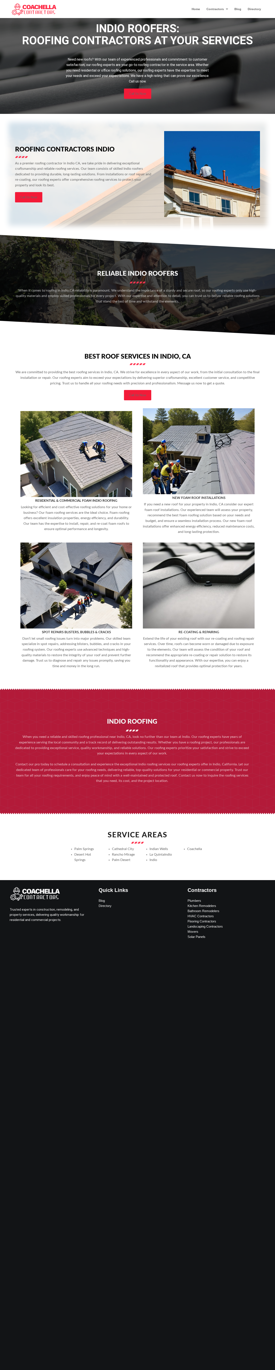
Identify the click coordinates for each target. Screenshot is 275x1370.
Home (196, 9)
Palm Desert (121, 860)
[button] (217, 9)
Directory (254, 9)
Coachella (194, 849)
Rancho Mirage (123, 854)
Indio (153, 860)
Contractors (215, 9)
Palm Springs (84, 849)
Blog (237, 9)
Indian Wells (159, 849)
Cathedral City (123, 849)
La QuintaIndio (161, 854)
